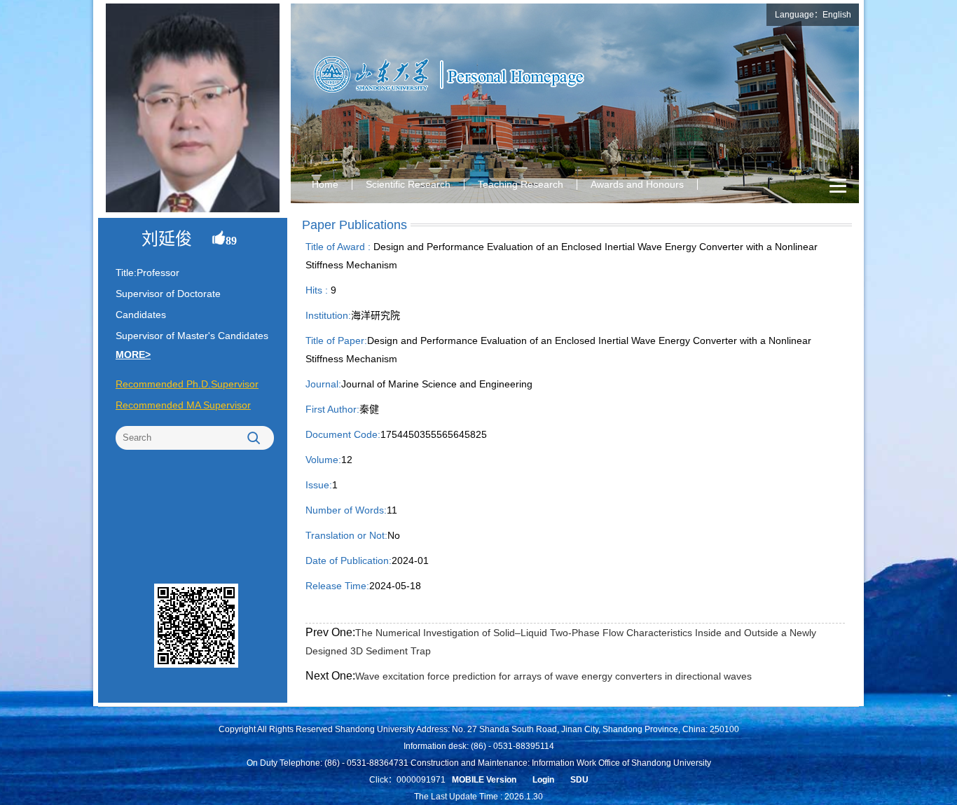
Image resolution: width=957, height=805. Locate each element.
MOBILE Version (484, 780)
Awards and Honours (637, 184)
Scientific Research (408, 184)
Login (543, 780)
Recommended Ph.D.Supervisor (187, 384)
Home (325, 184)
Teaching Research (520, 184)
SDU (579, 780)
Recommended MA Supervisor (183, 405)
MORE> (133, 354)
